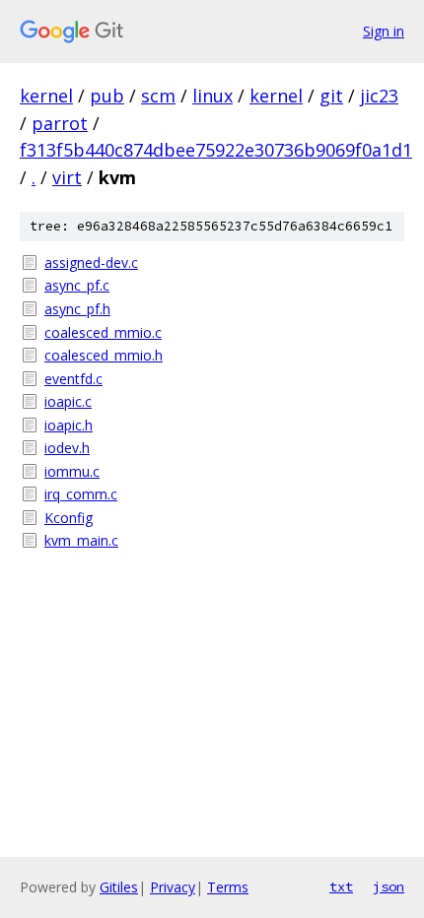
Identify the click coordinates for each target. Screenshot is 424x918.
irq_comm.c (80, 494)
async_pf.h (77, 308)
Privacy (172, 887)
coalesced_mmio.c (103, 332)
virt (67, 177)
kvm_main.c (81, 540)
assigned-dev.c (91, 262)
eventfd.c (73, 378)
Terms (227, 887)
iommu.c (72, 471)
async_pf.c (76, 285)
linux (212, 95)
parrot (60, 123)
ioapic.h (68, 425)
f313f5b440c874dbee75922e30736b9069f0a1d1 (216, 150)
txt (341, 886)
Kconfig (68, 517)
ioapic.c (68, 401)
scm (158, 95)
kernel (46, 95)
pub (107, 95)
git (331, 95)
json (388, 886)
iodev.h (67, 447)
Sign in (383, 31)
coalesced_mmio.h (103, 355)
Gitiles (119, 887)
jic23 (379, 95)
